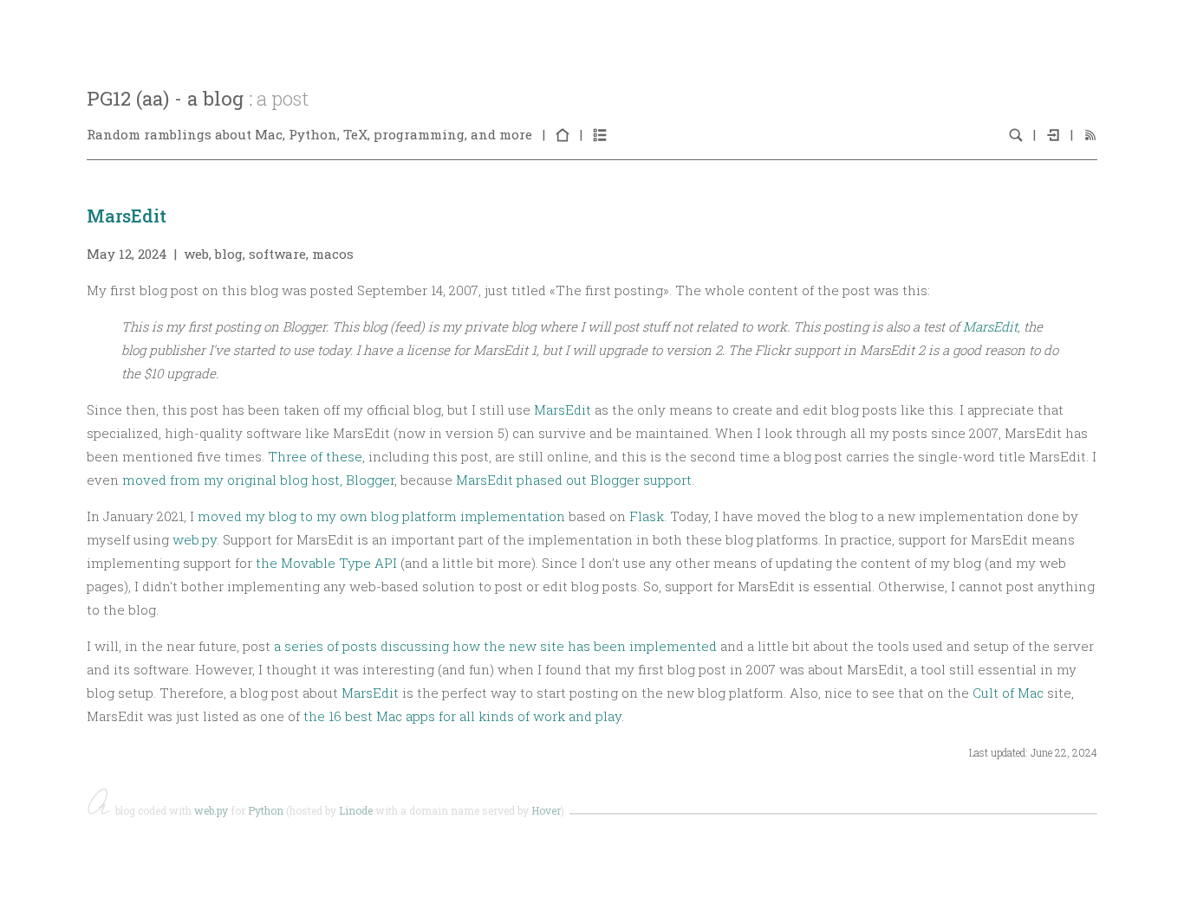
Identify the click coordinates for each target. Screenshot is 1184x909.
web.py (194, 539)
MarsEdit (126, 215)
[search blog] (1016, 134)
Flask (646, 516)
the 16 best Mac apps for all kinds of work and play (462, 716)
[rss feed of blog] (1090, 134)
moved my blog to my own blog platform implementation (381, 516)
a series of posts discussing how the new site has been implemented (495, 645)
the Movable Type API (326, 562)
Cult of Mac (1008, 692)
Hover (546, 810)
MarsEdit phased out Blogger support (574, 479)
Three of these (315, 456)
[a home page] (562, 134)
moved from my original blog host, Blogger (258, 479)
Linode (356, 810)
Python (265, 810)
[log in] (1053, 134)
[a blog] (600, 134)
